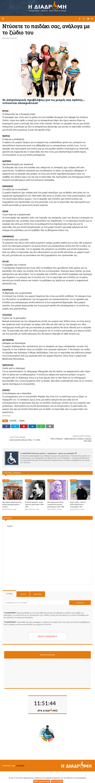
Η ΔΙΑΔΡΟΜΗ (20, 766)
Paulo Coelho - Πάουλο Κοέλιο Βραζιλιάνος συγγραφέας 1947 (78, 504)
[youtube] (88, 19)
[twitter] (83, 19)
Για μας (9, 594)
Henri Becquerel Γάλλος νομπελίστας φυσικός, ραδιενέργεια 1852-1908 (55, 504)
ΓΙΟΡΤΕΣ (13, 421)
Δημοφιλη (37, 594)
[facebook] (80, 19)
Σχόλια (23, 594)
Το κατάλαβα (57, 781)
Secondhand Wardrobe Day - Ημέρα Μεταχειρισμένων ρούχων (12, 504)
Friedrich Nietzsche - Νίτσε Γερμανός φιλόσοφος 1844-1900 (34, 504)
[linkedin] (92, 19)
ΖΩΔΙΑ (21, 421)
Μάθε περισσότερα (41, 781)
